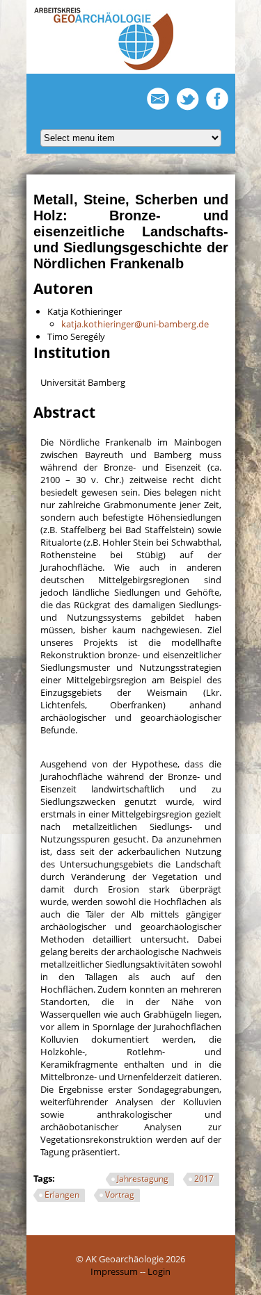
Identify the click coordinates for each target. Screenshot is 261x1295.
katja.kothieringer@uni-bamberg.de (135, 324)
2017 (204, 1178)
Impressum (114, 1271)
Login (159, 1271)
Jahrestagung (142, 1178)
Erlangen (62, 1194)
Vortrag (119, 1194)
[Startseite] (103, 67)
